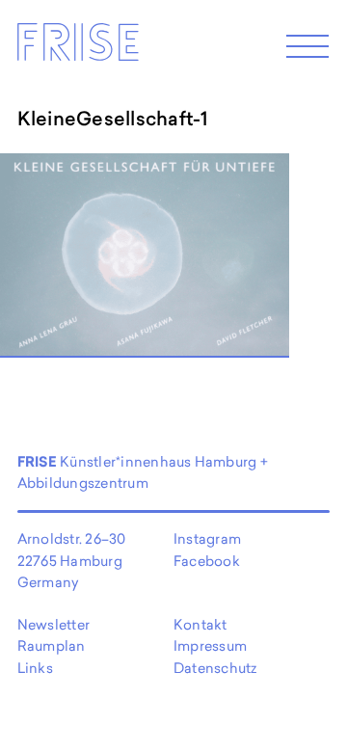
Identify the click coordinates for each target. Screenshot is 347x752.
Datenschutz (215, 667)
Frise (77, 47)
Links (35, 667)
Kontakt (200, 624)
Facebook (207, 560)
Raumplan (51, 645)
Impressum (210, 645)
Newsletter (53, 624)
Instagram (207, 538)
